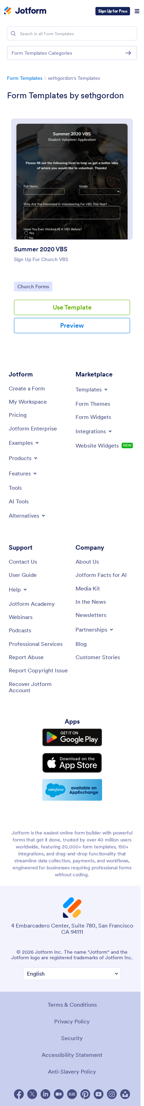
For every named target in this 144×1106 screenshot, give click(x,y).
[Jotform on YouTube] (98, 1094)
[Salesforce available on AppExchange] (72, 790)
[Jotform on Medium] (59, 1094)
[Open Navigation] (137, 11)
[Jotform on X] (32, 1094)
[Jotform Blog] (72, 1094)
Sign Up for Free (112, 11)
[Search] (13, 33)
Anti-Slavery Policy (72, 1071)
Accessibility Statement (72, 1054)
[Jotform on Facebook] (19, 1094)
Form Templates (24, 78)
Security (72, 1038)
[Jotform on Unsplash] (125, 1094)
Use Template (72, 307)
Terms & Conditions (72, 1004)
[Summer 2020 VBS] (72, 179)
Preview (72, 325)
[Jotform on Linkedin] (45, 1094)
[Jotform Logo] (25, 11)
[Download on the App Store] (72, 763)
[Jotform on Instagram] (112, 1094)
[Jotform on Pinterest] (85, 1094)
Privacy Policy (72, 1021)
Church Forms (34, 286)
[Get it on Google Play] (72, 737)
